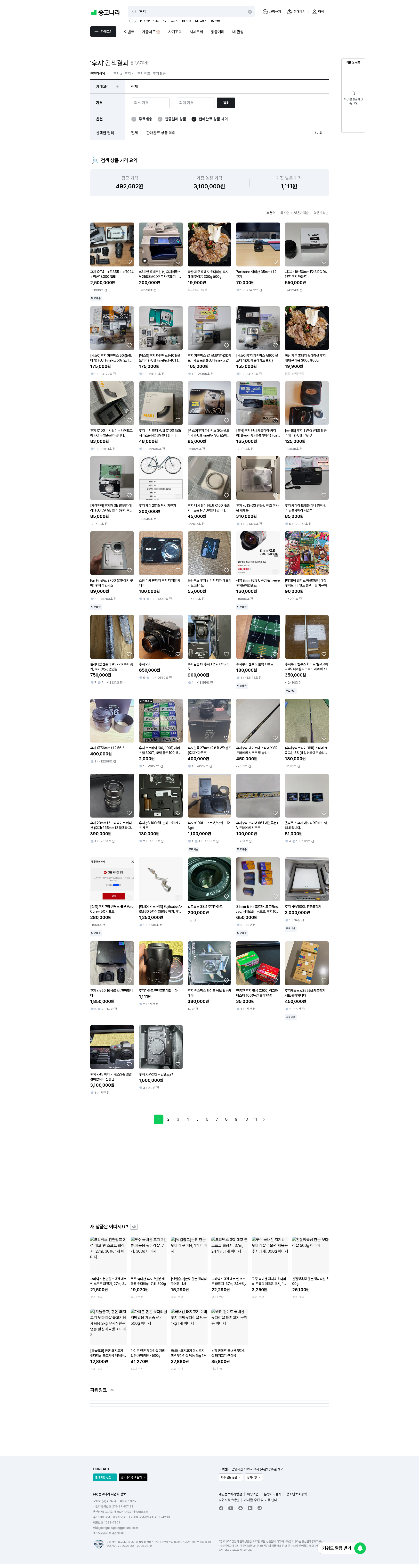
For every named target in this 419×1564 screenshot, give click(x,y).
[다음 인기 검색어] (134, 21)
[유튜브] (230, 1508)
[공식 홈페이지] (260, 1508)
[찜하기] (129, 261)
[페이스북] (221, 1508)
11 (255, 1119)
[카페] (240, 1508)
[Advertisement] (209, 1174)
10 (246, 1119)
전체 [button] (134, 86)
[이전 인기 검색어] (130, 21)
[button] (141, 133)
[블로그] (250, 1508)
